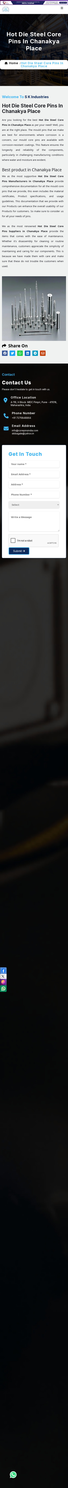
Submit (18, 551)
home (13, 63)
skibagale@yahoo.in (23, 433)
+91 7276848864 (21, 417)
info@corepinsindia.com (25, 430)
